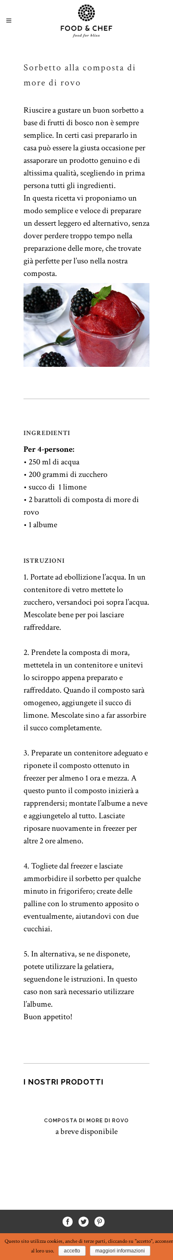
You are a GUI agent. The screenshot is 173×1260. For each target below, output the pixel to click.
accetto (72, 1251)
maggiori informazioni (120, 1251)
